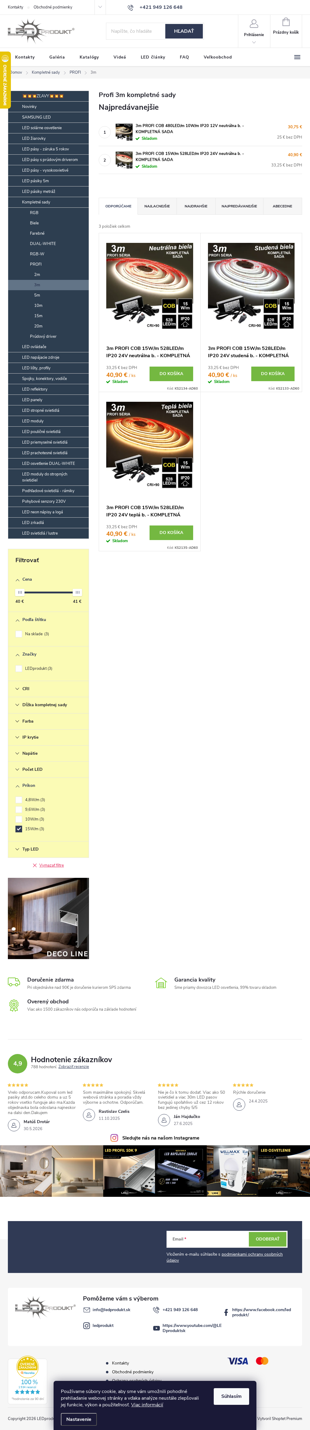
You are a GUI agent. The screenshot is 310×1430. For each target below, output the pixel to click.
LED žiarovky (34, 138)
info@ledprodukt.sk (111, 1310)
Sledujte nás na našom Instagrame (161, 1138)
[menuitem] (25, 57)
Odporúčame (118, 206)
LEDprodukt (38, 668)
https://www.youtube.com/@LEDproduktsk (192, 1328)
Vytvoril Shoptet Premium (279, 1419)
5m (37, 295)
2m (37, 274)
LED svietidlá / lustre (40, 533)
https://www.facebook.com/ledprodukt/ (261, 1312)
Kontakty (15, 7)
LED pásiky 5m (35, 181)
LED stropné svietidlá (40, 410)
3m (37, 285)
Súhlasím (231, 1396)
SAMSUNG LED (36, 117)
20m (38, 326)
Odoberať (268, 1239)
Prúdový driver (43, 336)
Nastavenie (78, 1419)
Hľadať (184, 31)
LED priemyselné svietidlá (45, 442)
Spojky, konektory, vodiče (44, 378)
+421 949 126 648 (180, 1310)
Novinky (29, 106)
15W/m (34, 829)
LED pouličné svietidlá (41, 432)
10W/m (34, 819)
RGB (34, 213)
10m (38, 305)
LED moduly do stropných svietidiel (44, 477)
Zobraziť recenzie (73, 1067)
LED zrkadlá (33, 522)
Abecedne (282, 206)
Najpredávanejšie (239, 206)
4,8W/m (34, 800)
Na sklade (36, 634)
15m (38, 316)
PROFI (35, 264)
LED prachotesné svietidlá (45, 453)
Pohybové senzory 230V (44, 501)
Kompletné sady (36, 202)
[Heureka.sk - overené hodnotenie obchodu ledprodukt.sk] (27, 1380)
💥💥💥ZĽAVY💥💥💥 (43, 96)
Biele (34, 223)
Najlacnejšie (157, 206)
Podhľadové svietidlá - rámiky (48, 491)
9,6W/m (34, 809)
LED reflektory (35, 389)
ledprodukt (103, 1325)
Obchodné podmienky (53, 7)
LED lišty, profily (36, 368)
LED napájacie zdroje (40, 357)
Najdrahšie (196, 206)
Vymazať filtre (51, 865)
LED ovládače (34, 347)
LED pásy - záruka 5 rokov (45, 149)
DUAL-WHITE (43, 244)
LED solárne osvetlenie (42, 128)
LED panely (32, 400)
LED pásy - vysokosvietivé (45, 170)
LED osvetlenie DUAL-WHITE (48, 463)
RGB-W (37, 254)
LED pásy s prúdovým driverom (50, 160)
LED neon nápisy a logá (42, 512)
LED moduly (33, 421)
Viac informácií (147, 1404)
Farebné (37, 233)
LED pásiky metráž (38, 191)
